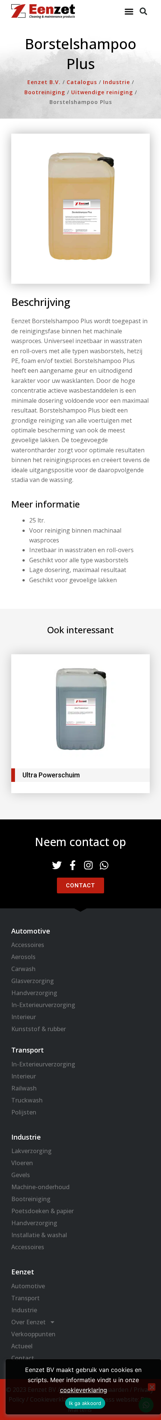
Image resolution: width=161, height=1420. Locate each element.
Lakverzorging (31, 1151)
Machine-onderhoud (40, 1187)
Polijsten (23, 1112)
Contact (22, 1358)
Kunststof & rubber (38, 1029)
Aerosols (23, 957)
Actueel (22, 1346)
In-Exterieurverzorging (43, 1005)
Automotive (28, 1286)
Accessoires (27, 945)
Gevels (20, 1175)
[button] (129, 11)
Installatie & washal (39, 1235)
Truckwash (27, 1100)
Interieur (23, 1017)
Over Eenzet (28, 1322)
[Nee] (151, 1387)
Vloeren (22, 1163)
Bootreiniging (31, 1199)
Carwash (23, 969)
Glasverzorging (32, 981)
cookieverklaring (83, 1390)
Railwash (24, 1088)
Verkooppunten (33, 1334)
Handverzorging (34, 993)
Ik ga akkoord (85, 1403)
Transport (25, 1298)
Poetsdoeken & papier (42, 1211)
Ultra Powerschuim (51, 775)
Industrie (24, 1310)
